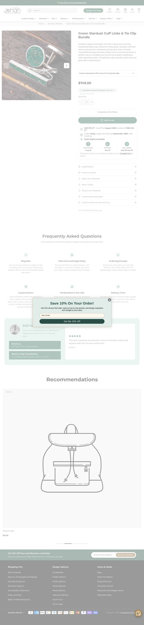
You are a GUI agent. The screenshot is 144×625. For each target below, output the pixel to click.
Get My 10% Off (72, 321)
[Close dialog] (109, 300)
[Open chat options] (138, 613)
